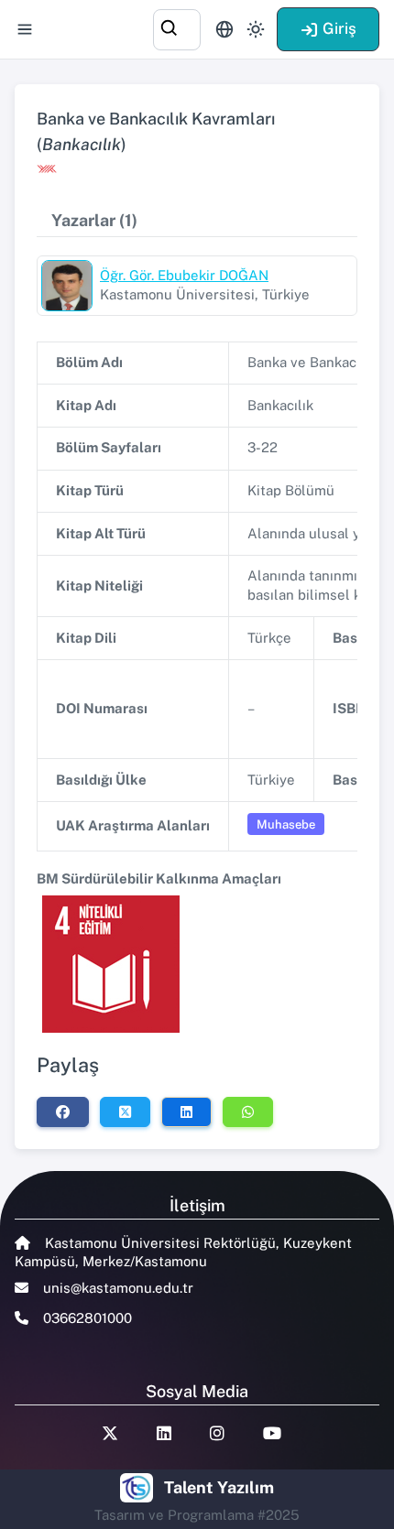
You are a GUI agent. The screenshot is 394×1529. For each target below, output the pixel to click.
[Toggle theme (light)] (256, 29)
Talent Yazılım (219, 1487)
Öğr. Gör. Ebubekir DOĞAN (184, 275)
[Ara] (177, 27)
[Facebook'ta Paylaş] (63, 1111)
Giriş (339, 28)
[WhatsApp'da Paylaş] (248, 1111)
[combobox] (177, 27)
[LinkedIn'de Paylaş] (186, 1111)
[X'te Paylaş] (125, 1111)
